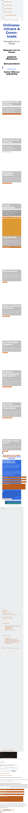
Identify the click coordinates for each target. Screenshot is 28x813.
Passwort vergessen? (4, 773)
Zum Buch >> (5, 352)
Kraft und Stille (8, 628)
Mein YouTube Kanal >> (7, 417)
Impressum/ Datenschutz (10, 15)
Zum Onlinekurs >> (6, 217)
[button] (6, 501)
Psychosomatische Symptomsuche (13, 625)
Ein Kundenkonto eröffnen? (6, 775)
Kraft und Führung (9, 627)
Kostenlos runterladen (7, 183)
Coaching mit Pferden (10, 629)
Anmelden (13, 770)
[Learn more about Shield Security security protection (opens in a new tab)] (2, 811)
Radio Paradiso (14, 457)
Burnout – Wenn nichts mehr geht (12, 640)
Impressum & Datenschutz (8, 750)
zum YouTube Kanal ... (7, 151)
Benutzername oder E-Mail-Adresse (8, 764)
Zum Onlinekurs (5, 247)
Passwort (2, 768)
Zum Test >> (4, 282)
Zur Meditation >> (6, 316)
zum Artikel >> (5, 451)
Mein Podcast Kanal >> (7, 386)
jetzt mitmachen (6, 113)
